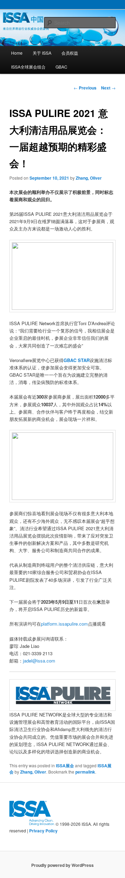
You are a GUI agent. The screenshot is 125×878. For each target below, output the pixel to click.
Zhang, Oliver (89, 178)
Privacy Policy (43, 831)
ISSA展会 (65, 765)
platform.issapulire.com (64, 623)
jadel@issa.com (39, 660)
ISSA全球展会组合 (28, 67)
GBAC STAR (77, 360)
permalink (85, 772)
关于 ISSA (42, 53)
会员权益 (69, 53)
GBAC (61, 67)
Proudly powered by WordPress (62, 865)
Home (17, 53)
